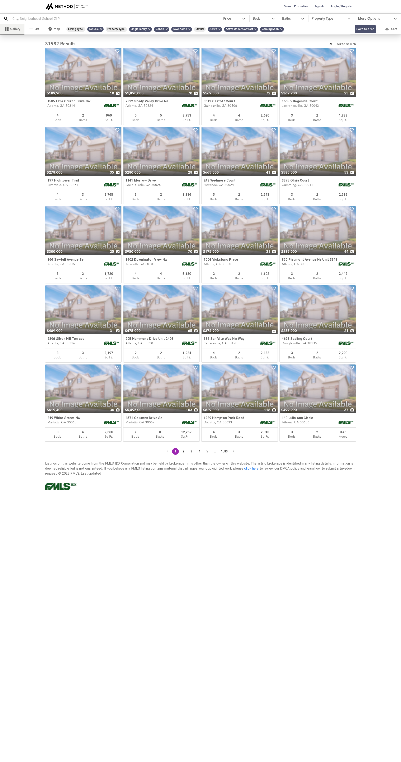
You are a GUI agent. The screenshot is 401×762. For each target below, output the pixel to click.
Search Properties (296, 6)
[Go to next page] (233, 451)
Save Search (365, 29)
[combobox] (114, 19)
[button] (95, 29)
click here (251, 468)
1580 (224, 451)
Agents (319, 6)
